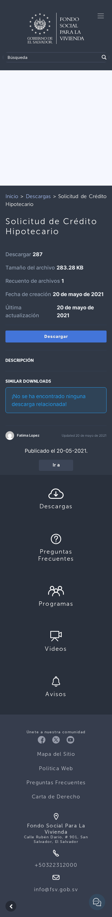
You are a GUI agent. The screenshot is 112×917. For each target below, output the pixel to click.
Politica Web (56, 768)
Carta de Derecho (56, 797)
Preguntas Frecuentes (56, 782)
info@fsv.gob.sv (56, 889)
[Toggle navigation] (101, 16)
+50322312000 (56, 865)
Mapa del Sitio (56, 754)
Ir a (56, 465)
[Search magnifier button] (104, 57)
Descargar (56, 336)
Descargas (38, 196)
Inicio (11, 196)
